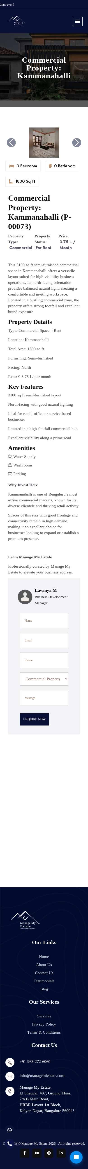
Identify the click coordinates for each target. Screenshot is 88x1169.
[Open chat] (76, 1157)
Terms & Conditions (44, 1032)
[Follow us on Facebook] (24, 1153)
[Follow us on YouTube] (36, 1153)
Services (44, 1016)
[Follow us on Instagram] (48, 1153)
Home (44, 956)
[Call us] (10, 1144)
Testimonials (44, 981)
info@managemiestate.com (42, 1075)
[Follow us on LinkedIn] (61, 1153)
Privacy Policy (44, 1024)
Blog (44, 989)
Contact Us (44, 973)
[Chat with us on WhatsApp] (10, 1130)
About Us (44, 964)
